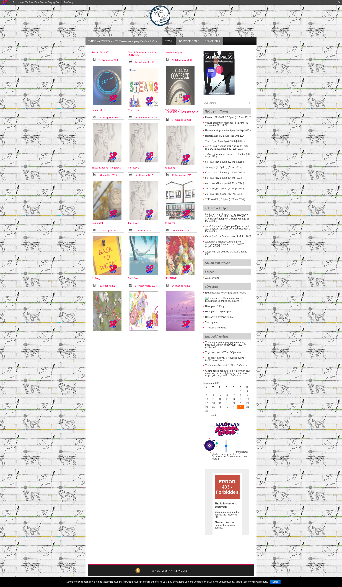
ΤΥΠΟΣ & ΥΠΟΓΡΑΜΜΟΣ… (175, 571)
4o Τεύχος (170, 223)
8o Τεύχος (133, 167)
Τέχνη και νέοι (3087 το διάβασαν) (223, 352)
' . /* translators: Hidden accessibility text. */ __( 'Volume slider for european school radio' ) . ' (230, 455)
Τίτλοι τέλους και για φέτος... (106, 167)
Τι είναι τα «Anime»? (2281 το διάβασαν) (226, 365)
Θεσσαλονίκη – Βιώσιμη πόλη (220, 236)
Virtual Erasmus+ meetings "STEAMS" (142, 53)
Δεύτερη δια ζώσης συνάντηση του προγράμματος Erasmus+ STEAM (223, 242)
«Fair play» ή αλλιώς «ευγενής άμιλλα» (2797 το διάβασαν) (225, 358)
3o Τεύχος (97, 278)
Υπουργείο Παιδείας (215, 327)
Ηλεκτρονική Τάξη (214, 306)
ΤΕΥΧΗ (169, 41)
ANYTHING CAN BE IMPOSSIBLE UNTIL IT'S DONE (182, 111)
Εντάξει (275, 582)
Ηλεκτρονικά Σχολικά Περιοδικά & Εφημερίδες (35, 2)
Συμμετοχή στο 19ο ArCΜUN (220, 251)
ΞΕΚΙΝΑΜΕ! (171, 278)
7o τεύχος (170, 167)
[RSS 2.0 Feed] (138, 572)
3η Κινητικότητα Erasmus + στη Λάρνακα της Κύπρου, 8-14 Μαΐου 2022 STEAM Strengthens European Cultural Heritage (226, 216)
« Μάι (213, 415)
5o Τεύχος (133, 223)
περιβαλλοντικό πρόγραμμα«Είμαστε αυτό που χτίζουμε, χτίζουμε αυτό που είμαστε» (227, 227)
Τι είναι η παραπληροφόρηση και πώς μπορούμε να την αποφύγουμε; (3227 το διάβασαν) (226, 344)
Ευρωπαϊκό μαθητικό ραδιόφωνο (222, 301)
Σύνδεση (68, 2)
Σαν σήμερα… (212, 322)
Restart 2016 (98, 110)
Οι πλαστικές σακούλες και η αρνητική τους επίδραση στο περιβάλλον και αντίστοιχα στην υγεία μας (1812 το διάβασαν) (227, 373)
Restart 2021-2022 (101, 52)
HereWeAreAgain (173, 52)
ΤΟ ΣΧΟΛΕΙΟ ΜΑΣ (189, 41)
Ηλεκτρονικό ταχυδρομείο (218, 311)
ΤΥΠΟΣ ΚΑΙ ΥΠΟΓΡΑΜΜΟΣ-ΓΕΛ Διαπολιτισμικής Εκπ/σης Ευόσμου (123, 41)
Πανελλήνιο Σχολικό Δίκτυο (219, 317)
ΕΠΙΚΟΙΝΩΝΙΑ (212, 41)
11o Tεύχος (134, 110)
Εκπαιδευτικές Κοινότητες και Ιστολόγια (225, 292)
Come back (97, 223)
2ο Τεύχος (133, 278)
